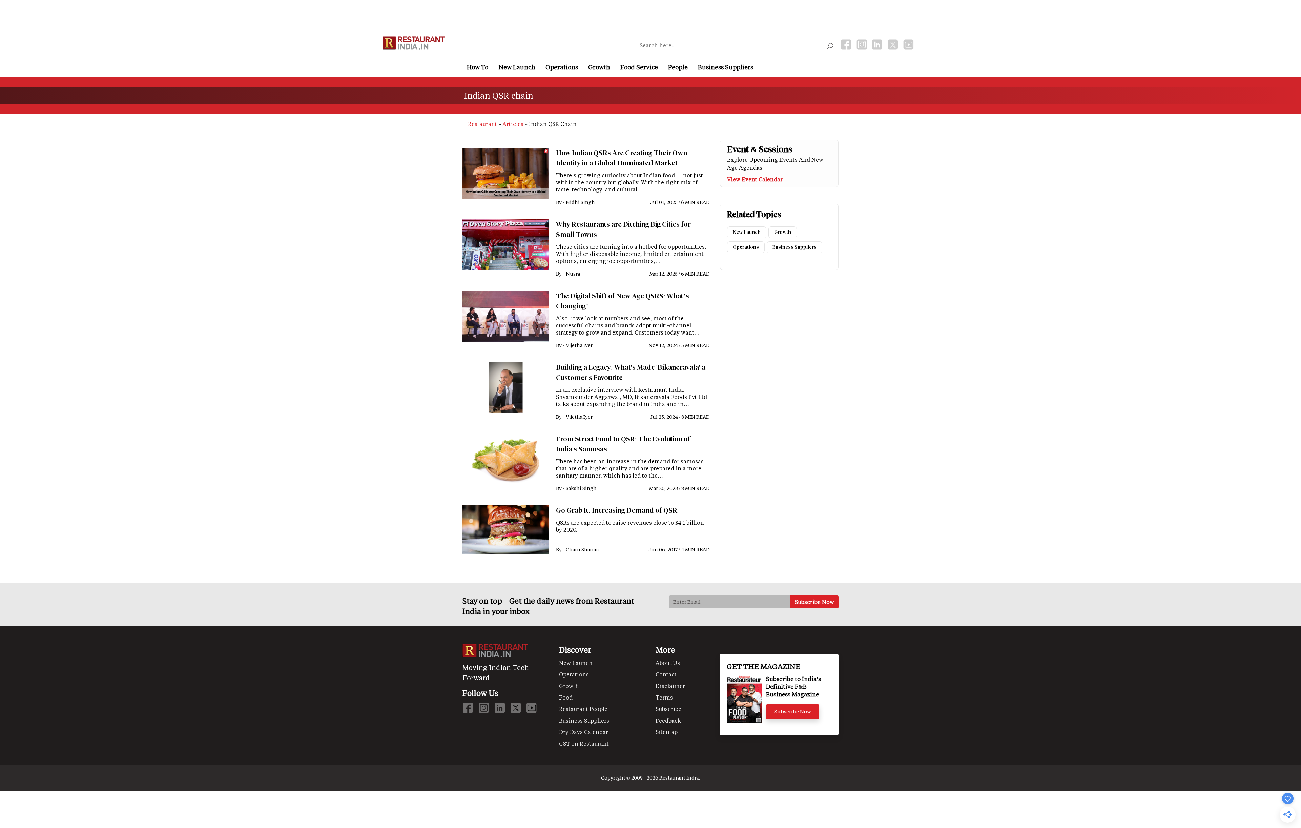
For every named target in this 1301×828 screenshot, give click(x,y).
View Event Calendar (755, 179)
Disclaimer (670, 685)
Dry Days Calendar (583, 731)
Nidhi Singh (580, 202)
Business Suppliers (725, 67)
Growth (599, 67)
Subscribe (668, 708)
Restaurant (482, 123)
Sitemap (667, 731)
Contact (666, 674)
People (678, 67)
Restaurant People (583, 708)
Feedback (668, 720)
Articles (512, 123)
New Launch (516, 67)
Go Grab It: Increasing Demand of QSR (616, 510)
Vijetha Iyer (579, 345)
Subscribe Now (792, 711)
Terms (664, 697)
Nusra (573, 273)
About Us (668, 662)
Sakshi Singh (581, 488)
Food (566, 697)
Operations (561, 67)
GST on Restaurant (584, 743)
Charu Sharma (582, 549)
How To (477, 67)
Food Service (639, 67)
